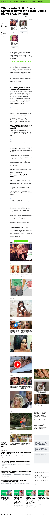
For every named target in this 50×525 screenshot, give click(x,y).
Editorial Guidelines (29, 514)
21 (43, 478)
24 (35, 480)
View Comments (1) (21, 240)
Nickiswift (28, 142)
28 (43, 480)
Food (33, 1)
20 (41, 478)
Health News (25, 1)
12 (39, 477)
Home (11, 1)
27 (41, 480)
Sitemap (44, 514)
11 (37, 477)
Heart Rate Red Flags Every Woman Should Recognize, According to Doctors (40, 416)
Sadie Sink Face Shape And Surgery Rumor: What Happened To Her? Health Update (4, 444)
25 (37, 480)
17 (35, 478)
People (3, 6)
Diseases (21, 1)
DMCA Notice (35, 514)
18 (37, 478)
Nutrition (30, 1)
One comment (4, 16)
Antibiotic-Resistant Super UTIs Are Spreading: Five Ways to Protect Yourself (40, 421)
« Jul (35, 485)
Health (17, 1)
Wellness (14, 1)
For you (35, 1)
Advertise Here (40, 1)
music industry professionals (17, 181)
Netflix (13, 202)
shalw (2, 25)
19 (39, 478)
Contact (47, 514)
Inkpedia (22, 109)
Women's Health (16, 495)
